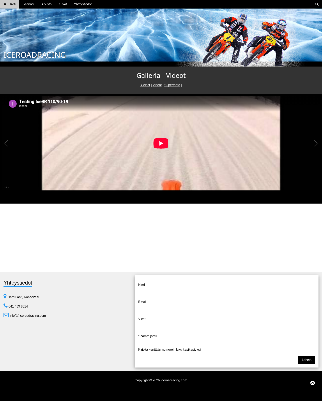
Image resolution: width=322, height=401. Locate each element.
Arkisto (46, 4)
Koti (13, 4)
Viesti (142, 319)
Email (142, 302)
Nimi (141, 285)
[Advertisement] (161, 237)
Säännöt (28, 4)
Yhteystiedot (83, 4)
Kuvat (62, 4)
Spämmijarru (147, 336)
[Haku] (317, 4)
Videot (157, 85)
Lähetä (306, 360)
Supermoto (172, 85)
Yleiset (145, 85)
